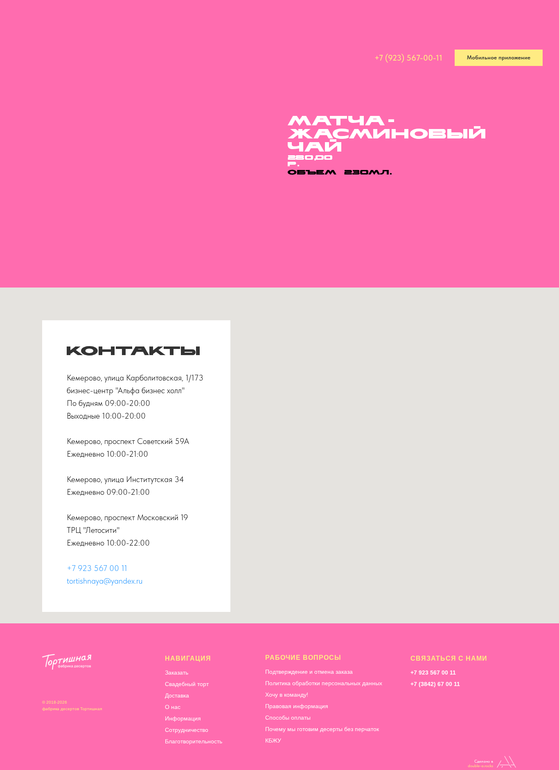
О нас (172, 707)
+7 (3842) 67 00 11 (435, 684)
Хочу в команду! (286, 694)
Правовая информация (296, 706)
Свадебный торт (187, 684)
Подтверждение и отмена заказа (309, 671)
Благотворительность (193, 741)
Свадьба (172, 58)
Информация (256, 58)
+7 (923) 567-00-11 (408, 58)
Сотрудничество (313, 58)
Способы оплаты (288, 717)
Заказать (176, 672)
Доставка (211, 58)
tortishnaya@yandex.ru (104, 581)
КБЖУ (273, 740)
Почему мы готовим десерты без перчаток (322, 729)
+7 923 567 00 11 (97, 568)
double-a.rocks (480, 765)
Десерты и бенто (122, 58)
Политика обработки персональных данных (323, 683)
